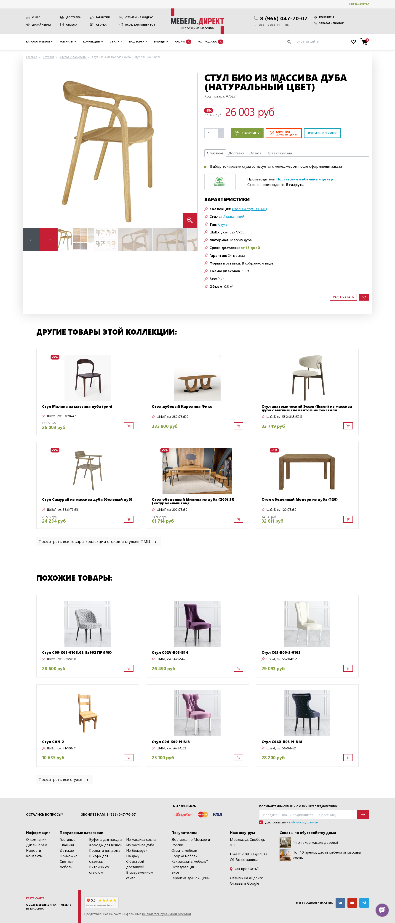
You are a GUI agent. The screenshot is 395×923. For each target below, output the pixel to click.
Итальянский (233, 216)
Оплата (71, 24)
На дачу (132, 855)
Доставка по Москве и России (190, 842)
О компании (36, 839)
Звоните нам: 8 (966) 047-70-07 (108, 814)
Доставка (73, 17)
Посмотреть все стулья (61, 779)
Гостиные (67, 839)
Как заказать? (359, 4)
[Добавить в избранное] (364, 297)
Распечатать (343, 297)
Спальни (67, 844)
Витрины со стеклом (99, 869)
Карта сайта (35, 898)
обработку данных (304, 822)
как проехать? (246, 868)
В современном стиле (139, 875)
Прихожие (68, 855)
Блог (175, 872)
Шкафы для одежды (98, 858)
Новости (33, 850)
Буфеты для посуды (105, 839)
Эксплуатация (183, 866)
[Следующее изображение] (190, 150)
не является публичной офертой (166, 914)
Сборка (101, 24)
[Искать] (289, 42)
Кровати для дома (104, 850)
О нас (36, 17)
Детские (67, 850)
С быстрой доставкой (135, 864)
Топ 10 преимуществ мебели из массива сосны (327, 855)
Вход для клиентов (140, 24)
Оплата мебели (184, 850)
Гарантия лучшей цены (190, 877)
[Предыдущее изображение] (29, 150)
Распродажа (210, 41)
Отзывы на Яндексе (246, 877)
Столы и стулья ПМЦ (249, 208)
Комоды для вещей (105, 844)
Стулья (223, 224)
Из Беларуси (136, 850)
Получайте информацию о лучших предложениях (298, 806)
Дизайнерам (41, 24)
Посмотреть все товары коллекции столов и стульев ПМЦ (95, 541)
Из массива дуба (140, 844)
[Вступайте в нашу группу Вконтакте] (340, 903)
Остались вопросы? (44, 814)
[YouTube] (352, 903)
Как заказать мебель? (189, 861)
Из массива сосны (141, 839)
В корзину (250, 133)
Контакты (326, 17)
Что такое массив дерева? (316, 842)
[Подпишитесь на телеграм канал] (364, 903)
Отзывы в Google (244, 883)
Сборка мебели (184, 855)
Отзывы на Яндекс (139, 17)
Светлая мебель (66, 864)
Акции (182, 41)
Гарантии (103, 17)
